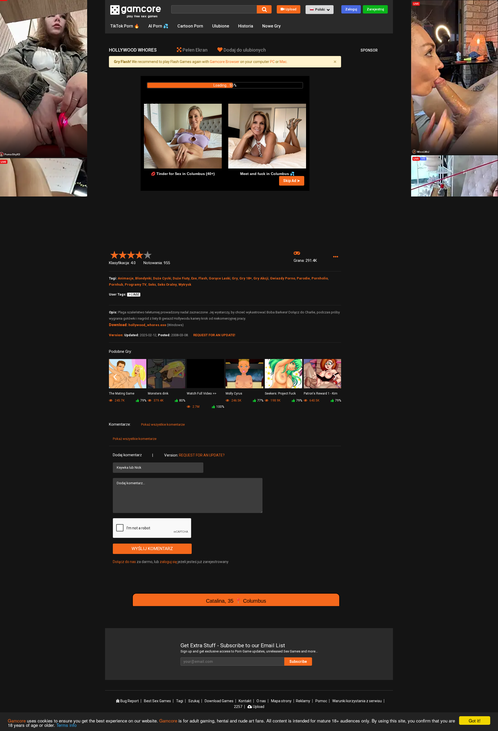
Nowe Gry (271, 26)
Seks (152, 284)
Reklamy (303, 701)
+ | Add (134, 294)
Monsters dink (158, 393)
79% (143, 400)
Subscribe (298, 661)
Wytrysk (184, 284)
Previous (115, 377)
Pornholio (320, 278)
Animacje (126, 278)
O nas (261, 701)
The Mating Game (121, 393)
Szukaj (193, 701)
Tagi (179, 701)
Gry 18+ (245, 278)
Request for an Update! (214, 335)
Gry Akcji (260, 278)
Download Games (219, 701)
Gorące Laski (219, 278)
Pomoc (321, 701)
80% (182, 400)
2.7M (195, 407)
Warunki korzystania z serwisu (357, 701)
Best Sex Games (157, 701)
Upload (290, 9)
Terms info (66, 725)
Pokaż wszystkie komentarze (163, 424)
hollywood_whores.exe (147, 325)
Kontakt (245, 701)
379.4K (158, 400)
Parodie (303, 278)
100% (220, 407)
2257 (238, 706)
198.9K (275, 400)
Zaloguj (351, 9)
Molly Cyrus (234, 393)
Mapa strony (281, 701)
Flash (202, 278)
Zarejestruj (375, 9)
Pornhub (116, 284)
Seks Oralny (167, 284)
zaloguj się (168, 562)
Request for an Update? (202, 455)
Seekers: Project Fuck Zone (280, 394)
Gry (235, 278)
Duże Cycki (162, 278)
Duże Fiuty (181, 278)
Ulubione (220, 26)
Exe (194, 278)
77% (260, 400)
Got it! (475, 720)
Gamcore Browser (224, 62)
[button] (320, 9)
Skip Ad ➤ (291, 181)
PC (272, 62)
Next (335, 377)
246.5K (236, 400)
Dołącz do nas (124, 562)
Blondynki (143, 278)
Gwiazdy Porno (282, 278)
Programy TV (136, 284)
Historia (245, 26)
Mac (283, 62)
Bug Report (129, 701)
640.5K (314, 400)
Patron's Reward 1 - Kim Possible (320, 394)
